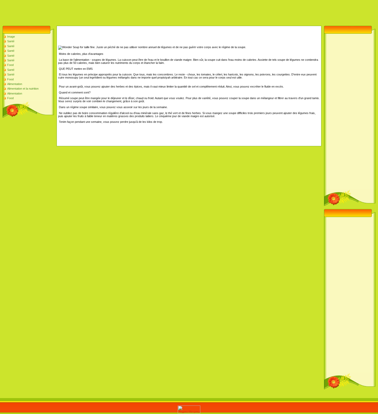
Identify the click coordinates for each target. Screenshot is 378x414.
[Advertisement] (93, 11)
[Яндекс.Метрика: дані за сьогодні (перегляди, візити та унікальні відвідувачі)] (189, 409)
